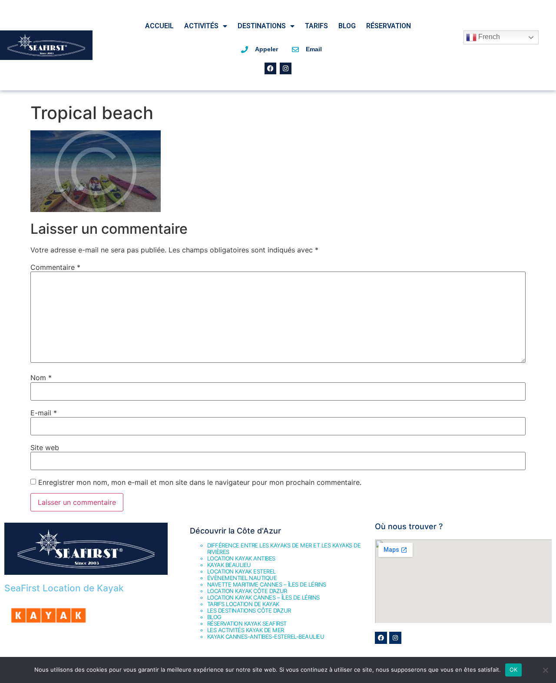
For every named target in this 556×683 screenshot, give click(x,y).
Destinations (262, 26)
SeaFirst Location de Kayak (64, 588)
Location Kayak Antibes (241, 558)
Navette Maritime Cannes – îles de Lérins (266, 584)
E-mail (43, 412)
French (488, 36)
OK (514, 669)
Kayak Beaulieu (229, 564)
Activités (201, 26)
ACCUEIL (159, 26)
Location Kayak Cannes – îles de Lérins (263, 597)
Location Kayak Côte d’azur (247, 590)
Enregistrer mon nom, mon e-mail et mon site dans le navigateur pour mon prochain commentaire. (199, 482)
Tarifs (316, 26)
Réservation (388, 26)
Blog (347, 26)
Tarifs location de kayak (243, 603)
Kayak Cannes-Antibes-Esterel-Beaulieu (265, 636)
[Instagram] (285, 68)
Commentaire (55, 267)
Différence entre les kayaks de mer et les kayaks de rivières (284, 548)
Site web (44, 447)
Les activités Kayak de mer (245, 630)
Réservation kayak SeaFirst (247, 623)
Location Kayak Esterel (241, 571)
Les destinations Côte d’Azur (249, 610)
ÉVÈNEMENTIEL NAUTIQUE (242, 577)
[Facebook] (270, 68)
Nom (41, 377)
